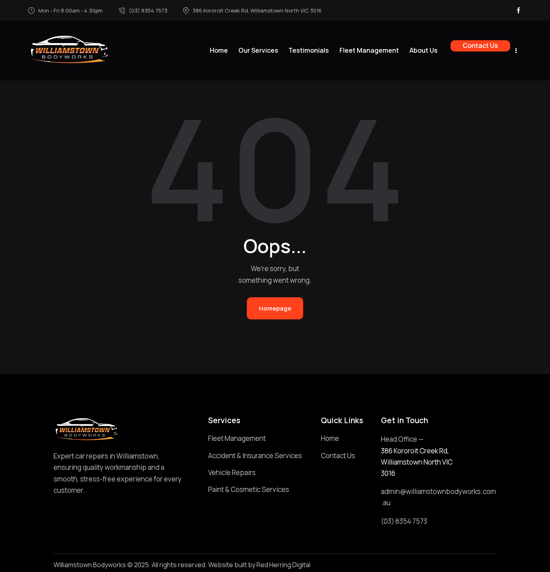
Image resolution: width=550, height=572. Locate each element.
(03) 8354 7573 (404, 521)
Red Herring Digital (283, 564)
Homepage (275, 308)
